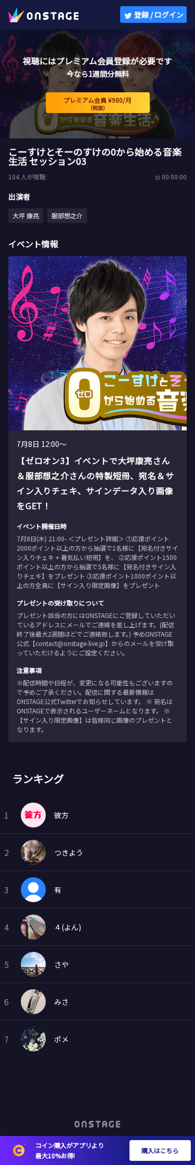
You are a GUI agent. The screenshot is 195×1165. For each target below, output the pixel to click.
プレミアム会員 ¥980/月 (97, 103)
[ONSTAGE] (43, 14)
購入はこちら (160, 1150)
